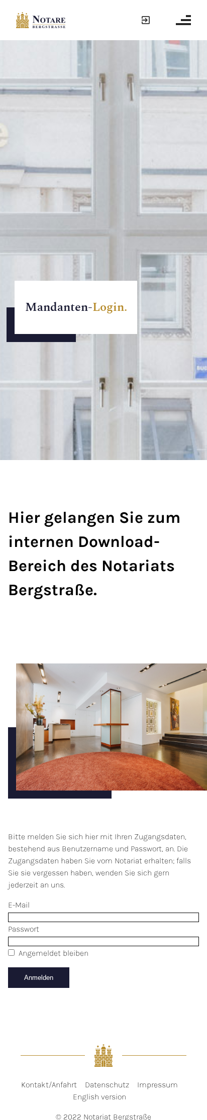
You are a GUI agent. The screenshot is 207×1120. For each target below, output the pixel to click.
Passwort (23, 929)
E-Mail (19, 905)
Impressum (157, 1084)
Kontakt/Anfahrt (49, 1084)
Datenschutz (107, 1084)
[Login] (144, 20)
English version (99, 1096)
